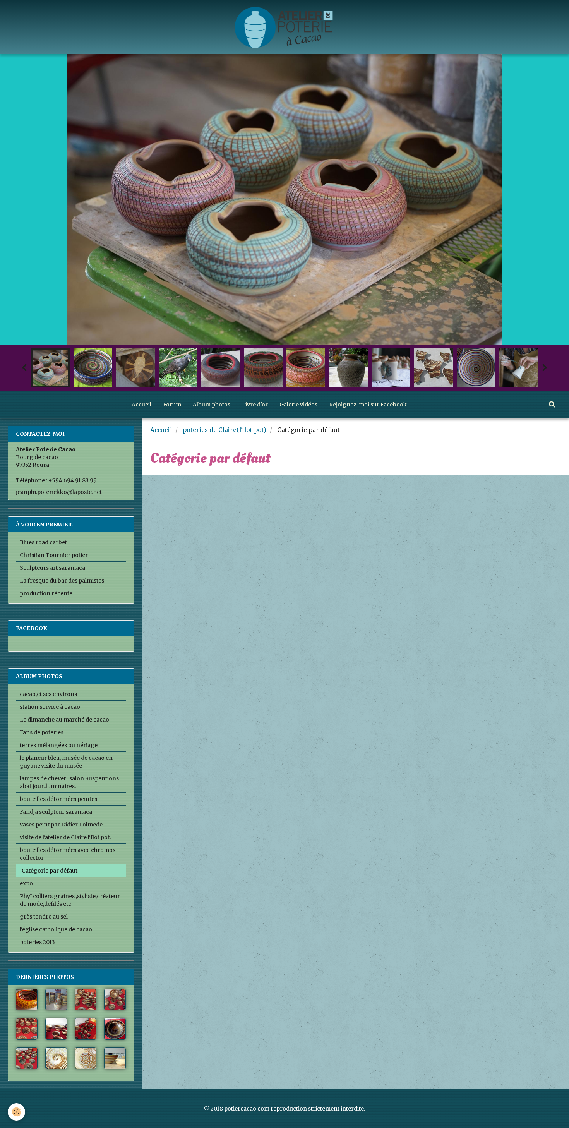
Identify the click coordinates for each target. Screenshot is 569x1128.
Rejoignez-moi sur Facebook (368, 404)
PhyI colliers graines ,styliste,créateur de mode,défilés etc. (70, 900)
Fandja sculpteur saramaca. (56, 811)
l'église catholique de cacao (56, 929)
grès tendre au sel (44, 916)
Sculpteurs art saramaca (52, 567)
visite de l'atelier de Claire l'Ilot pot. (65, 837)
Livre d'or (255, 404)
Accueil (141, 404)
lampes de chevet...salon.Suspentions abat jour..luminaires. (69, 782)
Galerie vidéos (298, 404)
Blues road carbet (43, 542)
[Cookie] (16, 1112)
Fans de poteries (41, 732)
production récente (46, 593)
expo (26, 883)
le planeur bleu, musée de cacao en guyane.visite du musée (66, 761)
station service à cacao (50, 706)
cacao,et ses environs (48, 694)
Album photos (211, 404)
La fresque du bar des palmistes (62, 580)
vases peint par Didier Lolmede (61, 824)
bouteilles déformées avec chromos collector (67, 854)
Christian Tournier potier (54, 555)
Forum (172, 404)
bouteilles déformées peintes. (59, 798)
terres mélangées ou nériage (59, 745)
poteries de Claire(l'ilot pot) (224, 430)
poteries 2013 (37, 942)
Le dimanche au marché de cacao (64, 719)
